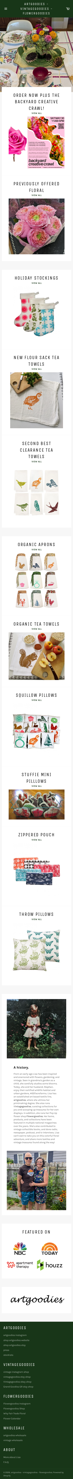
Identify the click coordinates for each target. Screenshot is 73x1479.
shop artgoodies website (16, 1340)
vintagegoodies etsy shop (17, 1376)
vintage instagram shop (16, 1371)
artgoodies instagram (15, 1335)
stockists (8, 1355)
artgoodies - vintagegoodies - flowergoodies (36, 8)
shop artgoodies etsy (14, 1345)
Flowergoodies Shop (14, 1408)
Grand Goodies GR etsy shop (18, 1386)
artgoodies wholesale (14, 1435)
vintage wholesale (13, 1440)
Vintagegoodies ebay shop (17, 1381)
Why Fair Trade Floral (14, 1413)
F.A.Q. (6, 1462)
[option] (36, 54)
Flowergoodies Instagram (17, 1403)
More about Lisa (12, 1457)
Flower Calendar (12, 1418)
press (6, 1350)
